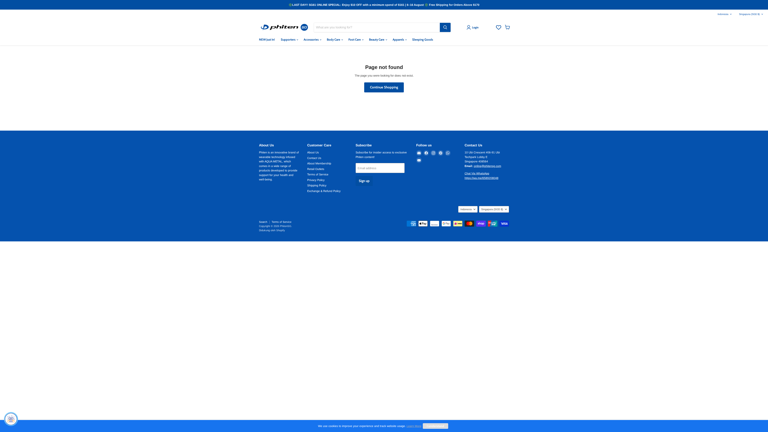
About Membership (319, 163)
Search (263, 221)
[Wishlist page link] (498, 27)
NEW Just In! (267, 39)
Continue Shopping (384, 87)
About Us (313, 152)
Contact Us (314, 158)
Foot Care (354, 39)
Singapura (749, 14)
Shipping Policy (316, 185)
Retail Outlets (315, 169)
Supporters (288, 39)
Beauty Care (377, 39)
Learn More (414, 426)
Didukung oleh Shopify (272, 230)
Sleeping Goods (422, 39)
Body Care (334, 39)
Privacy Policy (316, 180)
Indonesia (723, 14)
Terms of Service (317, 174)
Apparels (399, 39)
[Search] (445, 27)
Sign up (364, 181)
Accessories (311, 39)
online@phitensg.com (487, 166)
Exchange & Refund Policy (324, 191)
